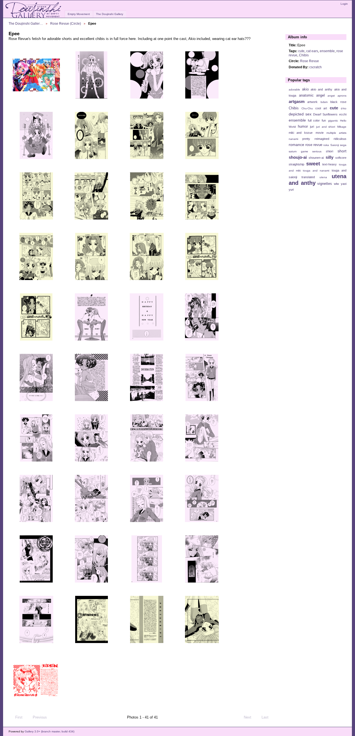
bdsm (324, 102)
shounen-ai (316, 157)
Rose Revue (309, 61)
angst (331, 95)
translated (308, 177)
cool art (321, 108)
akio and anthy (321, 89)
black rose (338, 102)
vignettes (324, 184)
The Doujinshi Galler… (26, 23)
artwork (312, 102)
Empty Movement (79, 14)
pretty (306, 138)
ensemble (327, 51)
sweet (313, 164)
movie (320, 132)
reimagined (322, 138)
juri (312, 126)
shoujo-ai (298, 157)
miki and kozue (301, 132)
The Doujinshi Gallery (109, 14)
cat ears (312, 51)
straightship (296, 164)
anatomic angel (312, 95)
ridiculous (340, 138)
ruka (326, 145)
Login (344, 3)
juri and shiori (325, 126)
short (342, 151)
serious (316, 151)
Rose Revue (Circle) (65, 23)
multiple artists (336, 132)
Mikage (341, 126)
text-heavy (329, 164)
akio (305, 89)
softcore (340, 157)
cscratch (315, 67)
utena (323, 177)
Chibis (304, 55)
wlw (336, 183)
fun (324, 120)
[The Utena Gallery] (33, 10)
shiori (329, 151)
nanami (293, 138)
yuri (291, 189)
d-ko (343, 108)
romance (296, 144)
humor (303, 126)
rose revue (313, 145)
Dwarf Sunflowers (325, 114)
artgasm (297, 101)
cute (301, 51)
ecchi (342, 114)
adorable (294, 89)
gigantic (333, 120)
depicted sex (300, 114)
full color (314, 120)
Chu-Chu (307, 108)
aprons (342, 95)
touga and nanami (316, 170)
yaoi (343, 183)
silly (329, 157)
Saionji (334, 145)
